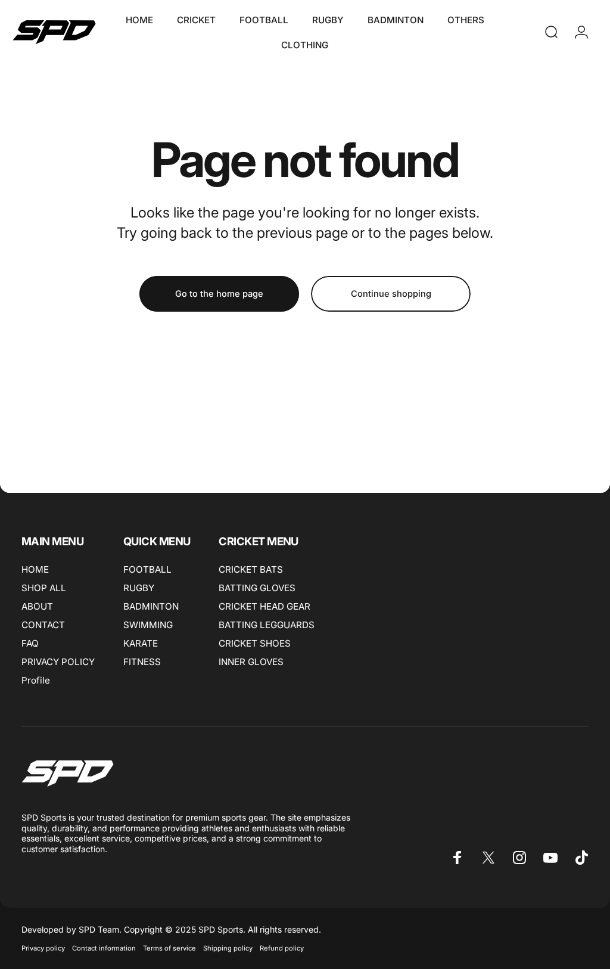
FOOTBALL (147, 569)
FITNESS (142, 661)
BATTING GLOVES (257, 588)
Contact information (104, 948)
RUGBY (138, 588)
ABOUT (37, 606)
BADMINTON (151, 606)
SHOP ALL (43, 588)
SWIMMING (148, 625)
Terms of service (169, 948)
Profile (35, 680)
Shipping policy (228, 948)
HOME (35, 569)
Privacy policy (43, 948)
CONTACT (43, 625)
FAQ (30, 643)
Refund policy (282, 948)
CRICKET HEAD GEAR (264, 606)
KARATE (140, 643)
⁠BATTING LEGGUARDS (267, 625)
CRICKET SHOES (255, 643)
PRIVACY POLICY (58, 661)
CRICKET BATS (251, 569)
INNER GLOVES (251, 661)
